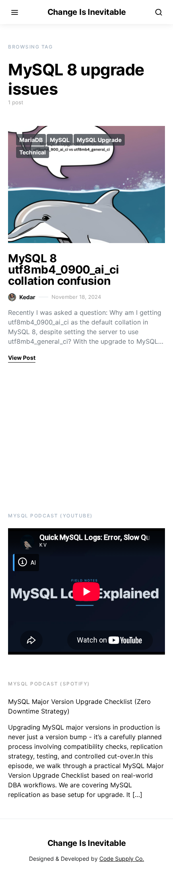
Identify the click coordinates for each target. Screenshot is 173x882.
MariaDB (31, 139)
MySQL (60, 139)
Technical (32, 152)
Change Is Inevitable (86, 12)
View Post (21, 357)
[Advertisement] (58, 436)
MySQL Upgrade (99, 139)
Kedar (27, 297)
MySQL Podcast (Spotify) (49, 684)
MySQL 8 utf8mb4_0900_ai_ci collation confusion (63, 269)
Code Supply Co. (121, 858)
